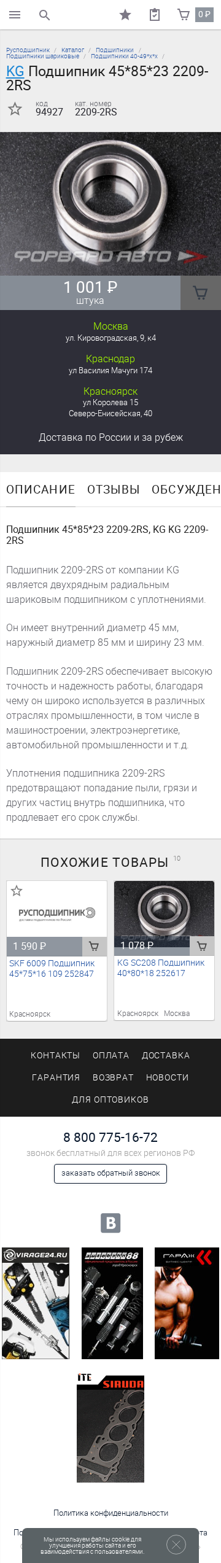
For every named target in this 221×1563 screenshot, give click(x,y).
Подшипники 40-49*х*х (124, 56)
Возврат (113, 1077)
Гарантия (56, 1077)
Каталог (72, 50)
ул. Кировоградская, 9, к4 (111, 338)
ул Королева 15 (110, 402)
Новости (168, 1077)
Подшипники (115, 50)
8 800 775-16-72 (110, 1137)
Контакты (56, 1055)
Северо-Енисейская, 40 (110, 413)
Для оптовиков (110, 1100)
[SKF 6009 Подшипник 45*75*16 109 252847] (57, 914)
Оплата (111, 1055)
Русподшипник (28, 50)
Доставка (111, 437)
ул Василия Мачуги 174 (110, 370)
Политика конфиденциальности (110, 1513)
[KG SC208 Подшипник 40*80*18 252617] (164, 914)
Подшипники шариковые (42, 56)
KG (15, 71)
